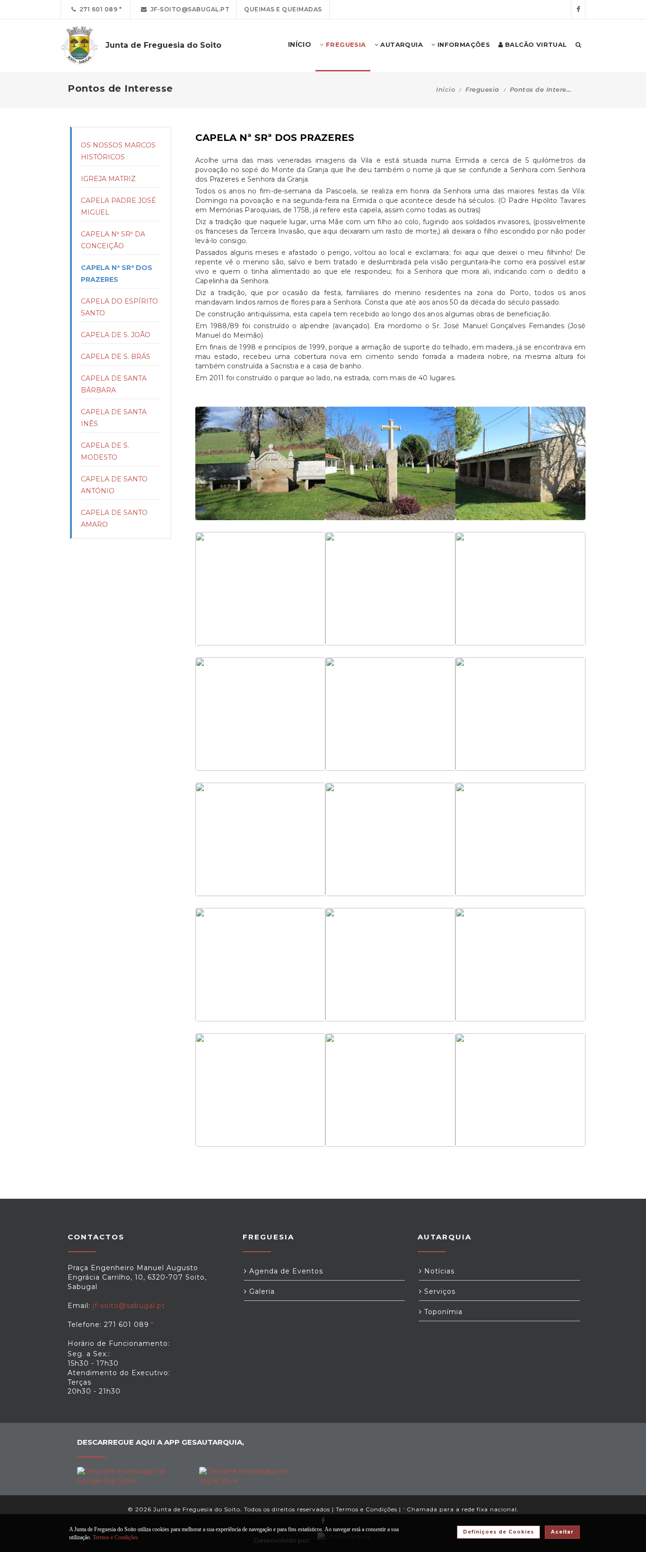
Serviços (438, 1291)
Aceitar (562, 1532)
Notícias (438, 1271)
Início (445, 89)
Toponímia (442, 1312)
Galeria (261, 1291)
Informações (462, 44)
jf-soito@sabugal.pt (188, 9)
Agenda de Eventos (285, 1271)
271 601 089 (97, 9)
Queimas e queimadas (283, 9)
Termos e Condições (366, 1509)
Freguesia (345, 44)
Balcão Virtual (535, 44)
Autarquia (400, 44)
